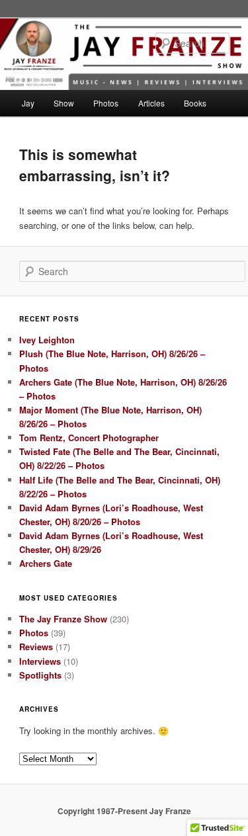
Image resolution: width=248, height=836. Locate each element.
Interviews (40, 661)
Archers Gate (45, 563)
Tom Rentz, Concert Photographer (89, 437)
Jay (28, 102)
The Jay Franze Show (63, 618)
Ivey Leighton (47, 339)
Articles (151, 102)
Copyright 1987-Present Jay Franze (124, 811)
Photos (105, 102)
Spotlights (40, 675)
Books (195, 102)
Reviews (36, 646)
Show (64, 102)
